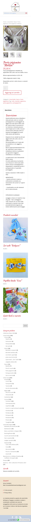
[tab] (15, 110)
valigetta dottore (10, 362)
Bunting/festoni (8, 433)
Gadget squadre (8, 440)
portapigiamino (17, 103)
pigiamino (23, 101)
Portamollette (9, 344)
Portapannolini (10, 373)
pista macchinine (10, 357)
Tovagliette (9, 422)
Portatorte (8, 417)
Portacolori (9, 341)
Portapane (8, 415)
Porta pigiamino (10, 370)
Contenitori (7, 397)
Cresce (6, 337)
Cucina (6, 399)
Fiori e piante (8, 438)
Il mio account (8, 490)
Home (4, 22)
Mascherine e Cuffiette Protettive (12, 456)
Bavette (8, 366)
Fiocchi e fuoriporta (11, 451)
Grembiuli (8, 410)
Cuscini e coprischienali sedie (14, 408)
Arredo (6, 379)
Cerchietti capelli (10, 355)
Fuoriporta (8, 383)
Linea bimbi (10, 22)
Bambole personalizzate (11, 426)
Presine (8, 420)
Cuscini (8, 381)
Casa (7, 447)
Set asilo (8, 346)
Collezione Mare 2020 (9, 333)
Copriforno (9, 406)
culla (13, 101)
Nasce (15, 22)
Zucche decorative (11, 388)
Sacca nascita (9, 375)
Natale (6, 443)
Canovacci (8, 401)
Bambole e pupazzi (11, 350)
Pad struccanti (10, 392)
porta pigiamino (7, 103)
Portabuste (9, 413)
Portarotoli (8, 394)
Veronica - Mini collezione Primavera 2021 (14, 462)
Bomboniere (7, 428)
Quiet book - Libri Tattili (12, 359)
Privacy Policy (8, 492)
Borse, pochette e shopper (11, 431)
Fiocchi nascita (10, 368)
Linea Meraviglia (7, 424)
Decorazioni (9, 449)
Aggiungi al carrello (12, 92)
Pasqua (5, 460)
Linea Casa (6, 378)
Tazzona (8, 386)
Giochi (6, 348)
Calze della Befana (11, 444)
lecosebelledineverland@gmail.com (16, 485)
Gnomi (7, 454)
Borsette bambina (11, 352)
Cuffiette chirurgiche (10, 458)
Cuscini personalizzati (10, 436)
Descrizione (8, 110)
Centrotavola (9, 403)
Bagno (6, 390)
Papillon (8, 339)
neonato (17, 101)
